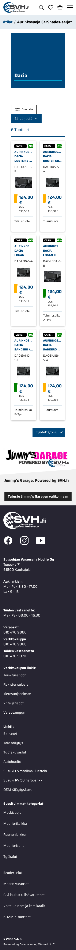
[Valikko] (69, 7)
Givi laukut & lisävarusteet (24, 894)
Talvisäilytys (13, 743)
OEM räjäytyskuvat (18, 789)
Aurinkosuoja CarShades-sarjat (44, 22)
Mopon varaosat (16, 883)
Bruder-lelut (12, 872)
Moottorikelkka (15, 823)
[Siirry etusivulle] (16, 7)
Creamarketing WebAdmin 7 (36, 944)
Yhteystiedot (13, 703)
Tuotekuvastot (14, 752)
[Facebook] (8, 541)
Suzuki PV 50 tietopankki (23, 780)
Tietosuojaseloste (17, 693)
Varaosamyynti (15, 712)
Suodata (27, 109)
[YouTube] (40, 541)
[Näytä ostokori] (60, 7)
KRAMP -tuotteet (17, 916)
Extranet (10, 733)
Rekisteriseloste (15, 684)
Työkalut (10, 856)
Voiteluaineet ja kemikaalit (24, 905)
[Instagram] (24, 541)
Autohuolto (12, 761)
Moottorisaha (13, 845)
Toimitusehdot (14, 675)
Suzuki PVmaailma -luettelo (25, 771)
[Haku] (41, 7)
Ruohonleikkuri (15, 834)
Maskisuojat (13, 812)
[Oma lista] (51, 7)
